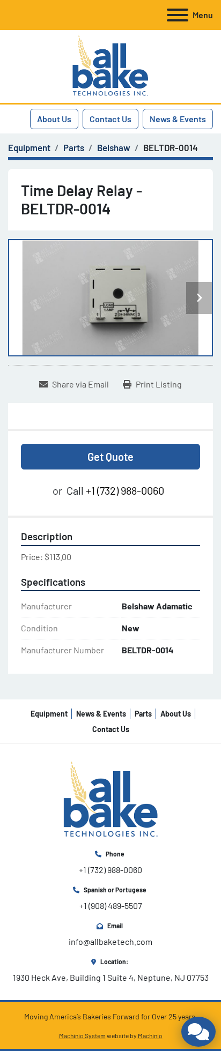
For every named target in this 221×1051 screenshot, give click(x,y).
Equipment (49, 713)
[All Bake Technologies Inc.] (110, 799)
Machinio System (82, 1035)
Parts (143, 713)
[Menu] (177, 15)
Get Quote (110, 456)
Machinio (150, 1035)
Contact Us (110, 119)
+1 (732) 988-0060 (125, 490)
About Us (54, 119)
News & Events (178, 119)
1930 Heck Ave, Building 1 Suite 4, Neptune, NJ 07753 (111, 977)
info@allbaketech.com (110, 941)
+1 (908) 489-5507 (110, 905)
